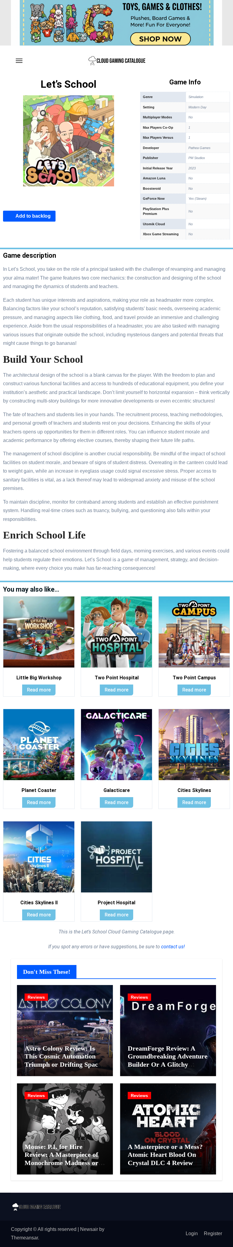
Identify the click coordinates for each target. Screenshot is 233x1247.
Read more (39, 690)
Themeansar (24, 1237)
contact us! (172, 947)
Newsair (89, 1229)
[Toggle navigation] (19, 61)
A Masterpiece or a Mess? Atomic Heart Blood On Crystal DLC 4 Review (165, 1155)
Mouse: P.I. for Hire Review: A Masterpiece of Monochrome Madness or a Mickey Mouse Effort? (64, 1158)
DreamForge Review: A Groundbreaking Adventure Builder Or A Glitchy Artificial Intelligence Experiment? (168, 1064)
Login (192, 1233)
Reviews (36, 997)
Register (213, 1233)
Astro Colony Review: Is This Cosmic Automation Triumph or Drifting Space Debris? (63, 1060)
